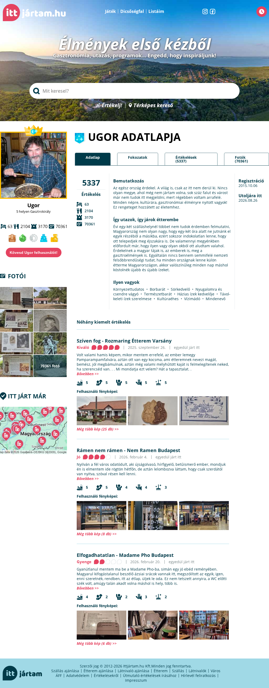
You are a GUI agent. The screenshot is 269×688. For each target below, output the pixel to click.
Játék (110, 11)
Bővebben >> (88, 373)
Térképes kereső (153, 105)
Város (215, 670)
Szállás (178, 670)
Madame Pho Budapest (146, 555)
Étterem (161, 670)
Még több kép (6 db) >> (97, 643)
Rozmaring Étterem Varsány (138, 341)
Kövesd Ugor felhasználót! (34, 252)
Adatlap (93, 157)
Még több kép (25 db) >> (98, 429)
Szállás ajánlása (65, 670)
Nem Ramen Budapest (153, 450)
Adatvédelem (77, 675)
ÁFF (59, 675)
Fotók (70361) (241, 159)
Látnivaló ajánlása (133, 670)
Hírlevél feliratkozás (198, 675)
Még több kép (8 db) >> (97, 533)
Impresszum (136, 680)
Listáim (156, 11)
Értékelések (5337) (186, 159)
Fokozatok (137, 157)
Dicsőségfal (132, 11)
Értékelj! (112, 105)
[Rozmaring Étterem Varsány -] (101, 410)
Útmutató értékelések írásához (150, 675)
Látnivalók (197, 670)
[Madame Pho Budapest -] (101, 625)
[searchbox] (134, 91)
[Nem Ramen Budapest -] (101, 515)
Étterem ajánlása (98, 670)
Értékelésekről (106, 675)
